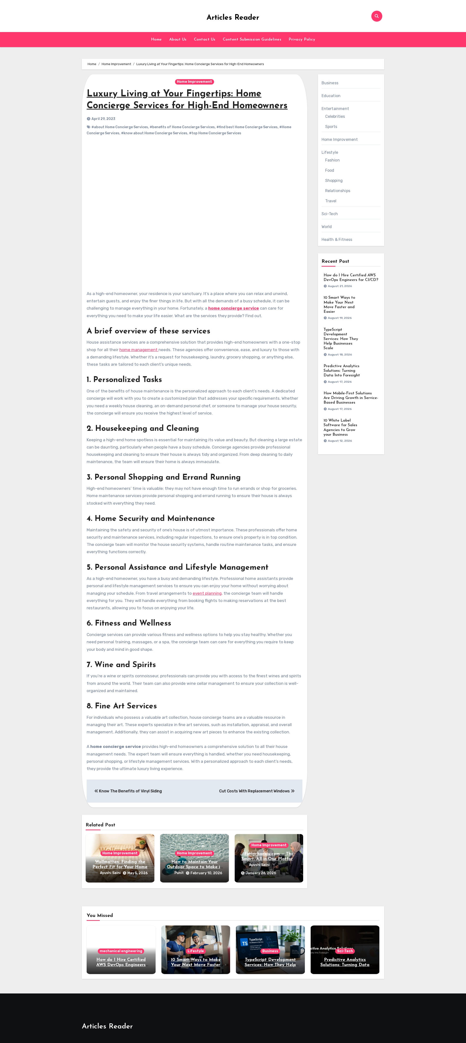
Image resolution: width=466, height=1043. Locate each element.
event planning (207, 593)
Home (156, 40)
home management (138, 349)
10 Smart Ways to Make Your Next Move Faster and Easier (196, 965)
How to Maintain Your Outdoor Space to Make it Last (194, 867)
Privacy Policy (302, 40)
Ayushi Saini (110, 873)
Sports (331, 126)
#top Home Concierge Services (215, 133)
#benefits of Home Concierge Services (182, 127)
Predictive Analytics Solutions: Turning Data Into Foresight (342, 370)
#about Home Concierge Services (120, 127)
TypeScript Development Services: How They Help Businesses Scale (341, 339)
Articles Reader (233, 18)
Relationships (337, 190)
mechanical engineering (121, 951)
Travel (331, 201)
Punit (179, 873)
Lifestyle (330, 152)
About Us (178, 40)
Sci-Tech (330, 214)
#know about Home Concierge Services (154, 133)
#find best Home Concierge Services (247, 127)
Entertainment (335, 108)
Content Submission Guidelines (252, 40)
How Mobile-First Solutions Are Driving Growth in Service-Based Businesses (351, 398)
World (327, 226)
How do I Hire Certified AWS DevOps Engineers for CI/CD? (121, 965)
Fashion (332, 160)
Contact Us (205, 40)
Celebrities (335, 116)
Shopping (334, 180)
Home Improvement (194, 82)
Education (331, 95)
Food (329, 170)
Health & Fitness (337, 239)
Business (330, 83)
